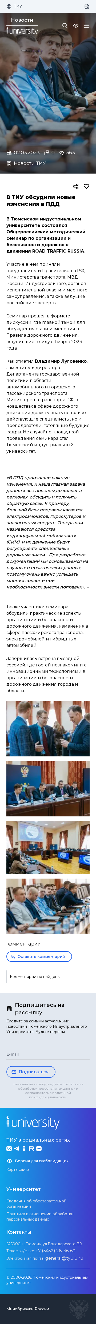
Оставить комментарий (41, 956)
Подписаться (34, 1071)
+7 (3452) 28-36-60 (55, 1250)
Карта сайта (17, 1169)
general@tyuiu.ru (64, 1258)
